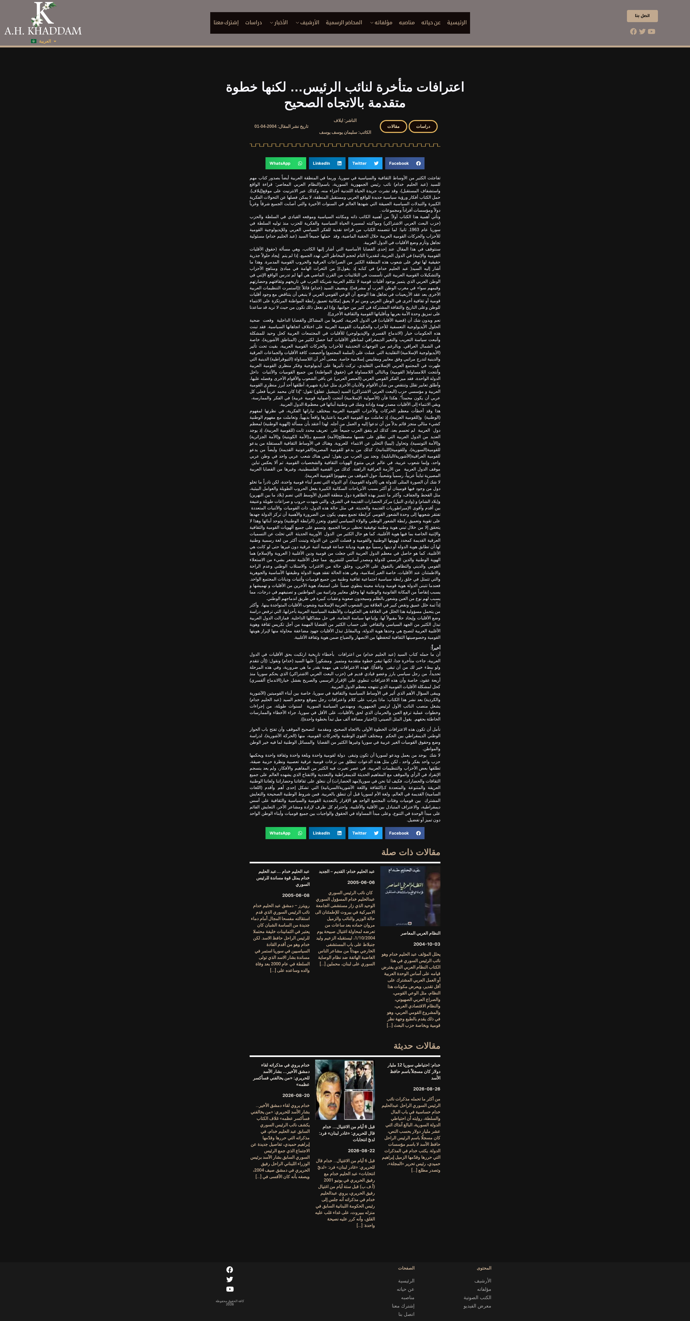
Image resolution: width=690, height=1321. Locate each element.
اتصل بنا (642, 15)
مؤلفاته (383, 23)
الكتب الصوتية (477, 1297)
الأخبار (281, 23)
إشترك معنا (226, 23)
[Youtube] (651, 32)
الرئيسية (457, 23)
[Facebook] (634, 32)
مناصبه (407, 23)
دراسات (253, 23)
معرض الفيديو (477, 1306)
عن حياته (431, 23)
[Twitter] (643, 32)
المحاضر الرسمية (344, 23)
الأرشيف (309, 23)
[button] (423, 126)
